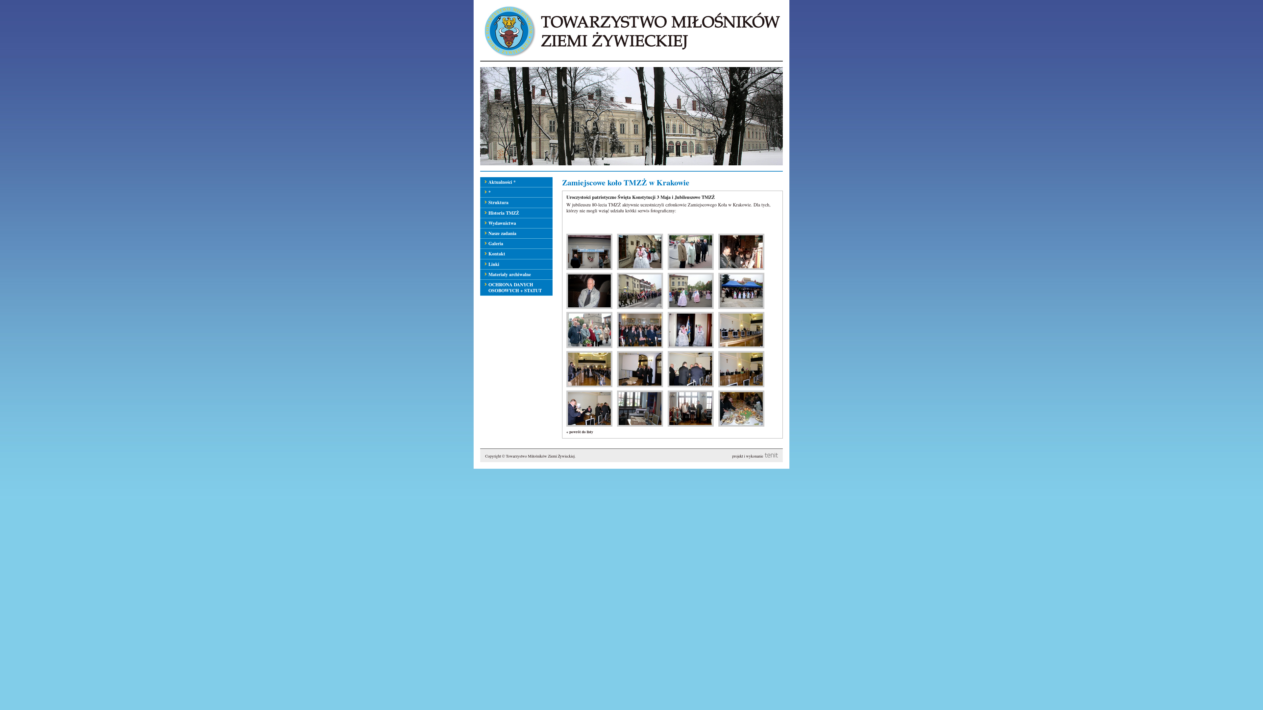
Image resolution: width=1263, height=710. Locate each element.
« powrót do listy (579, 432)
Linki (493, 264)
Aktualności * (502, 181)
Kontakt (496, 253)
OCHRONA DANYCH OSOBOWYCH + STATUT (515, 287)
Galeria (495, 243)
